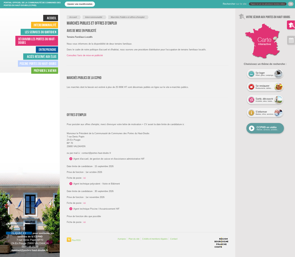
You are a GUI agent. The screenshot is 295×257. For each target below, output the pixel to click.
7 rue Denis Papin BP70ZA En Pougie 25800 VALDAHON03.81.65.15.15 (30, 240)
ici (84, 178)
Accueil (73, 17)
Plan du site (134, 239)
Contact (173, 239)
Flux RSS (76, 240)
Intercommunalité (93, 17)
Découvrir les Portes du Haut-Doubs (37, 41)
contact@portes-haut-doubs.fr (30, 250)
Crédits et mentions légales (154, 239)
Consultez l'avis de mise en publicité (85, 55)
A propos (122, 239)
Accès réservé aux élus (41, 57)
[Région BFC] (221, 246)
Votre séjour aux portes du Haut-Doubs (291, 22)
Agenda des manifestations (291, 41)
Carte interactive (251, 21)
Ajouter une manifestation (79, 4)
